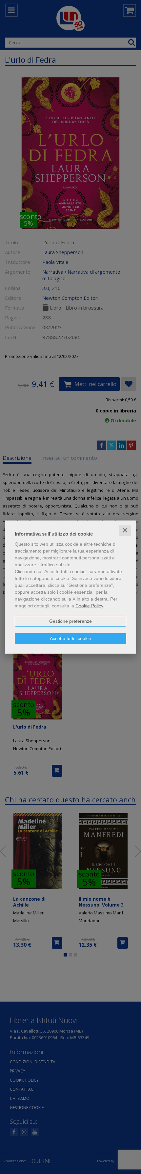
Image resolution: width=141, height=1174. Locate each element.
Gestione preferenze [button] (70, 621)
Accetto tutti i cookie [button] (70, 638)
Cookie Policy (89, 605)
